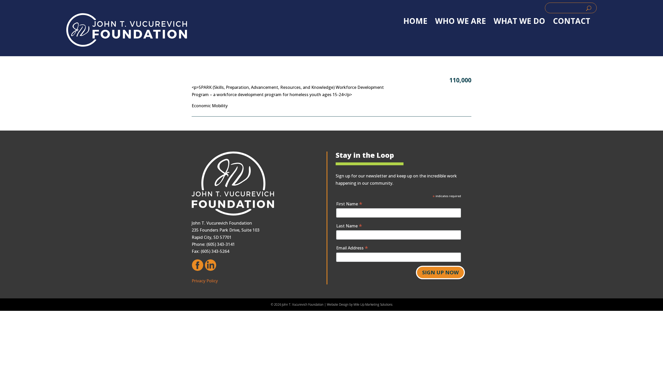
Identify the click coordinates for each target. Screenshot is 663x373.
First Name (349, 203)
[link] (126, 30)
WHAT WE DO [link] (519, 21)
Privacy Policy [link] (205, 281)
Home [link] (415, 21)
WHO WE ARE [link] (460, 21)
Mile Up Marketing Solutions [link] (373, 304)
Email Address (352, 248)
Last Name (349, 225)
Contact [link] (571, 21)
